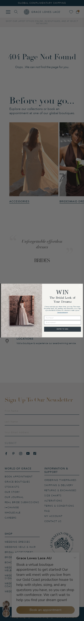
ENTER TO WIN (62, 329)
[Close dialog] (80, 286)
